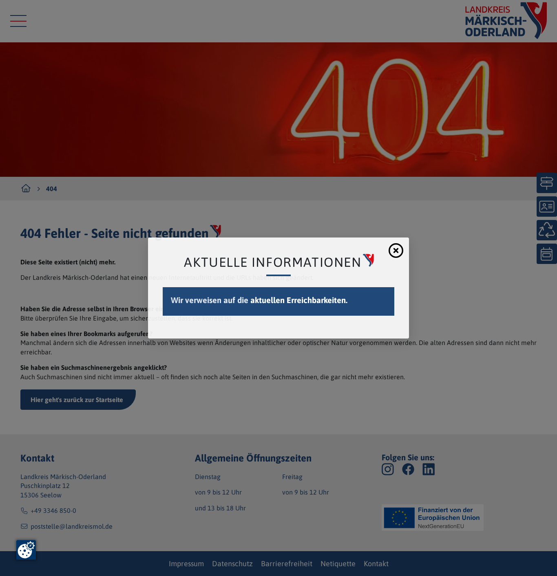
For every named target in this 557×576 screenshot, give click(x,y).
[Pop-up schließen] (396, 250)
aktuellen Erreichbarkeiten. (298, 300)
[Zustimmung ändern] (26, 550)
